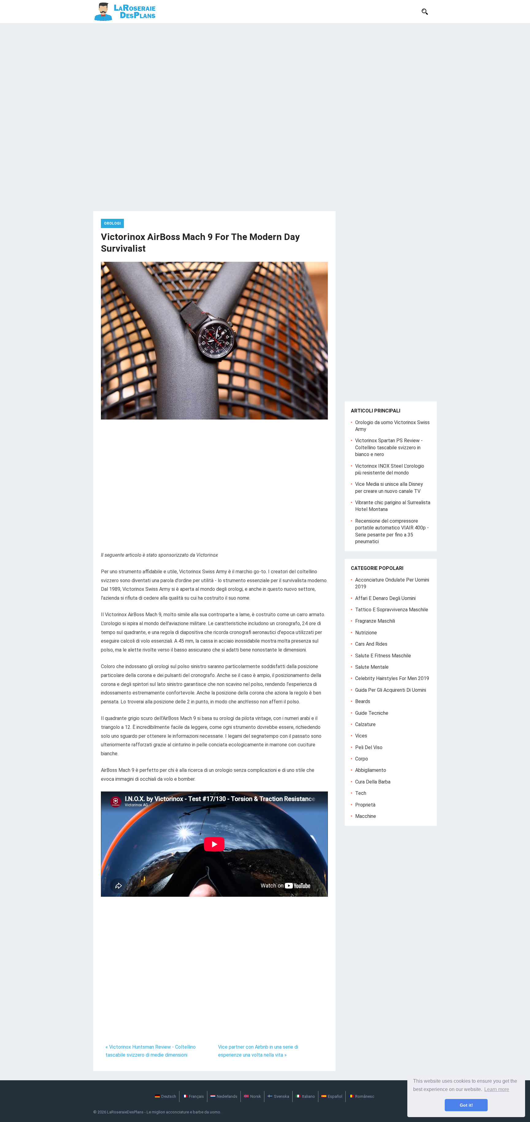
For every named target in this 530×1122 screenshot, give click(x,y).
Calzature (365, 724)
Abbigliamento (370, 770)
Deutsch (168, 1096)
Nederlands (227, 1096)
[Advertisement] (265, 69)
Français (196, 1096)
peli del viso (368, 747)
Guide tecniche (371, 713)
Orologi (112, 223)
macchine (365, 816)
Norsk (255, 1096)
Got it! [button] (466, 1105)
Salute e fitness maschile (383, 656)
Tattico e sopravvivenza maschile (391, 610)
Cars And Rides (371, 644)
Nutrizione (366, 633)
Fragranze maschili (375, 621)
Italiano (308, 1096)
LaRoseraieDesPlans (125, 1112)
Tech (360, 793)
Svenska (281, 1096)
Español (335, 1096)
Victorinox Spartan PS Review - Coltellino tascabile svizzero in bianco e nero (389, 447)
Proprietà (365, 805)
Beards (362, 701)
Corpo (361, 759)
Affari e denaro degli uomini (385, 598)
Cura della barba (372, 782)
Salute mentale (372, 667)
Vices (361, 736)
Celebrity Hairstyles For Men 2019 (392, 678)
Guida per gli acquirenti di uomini (390, 690)
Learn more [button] (496, 1089)
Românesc (364, 1096)
